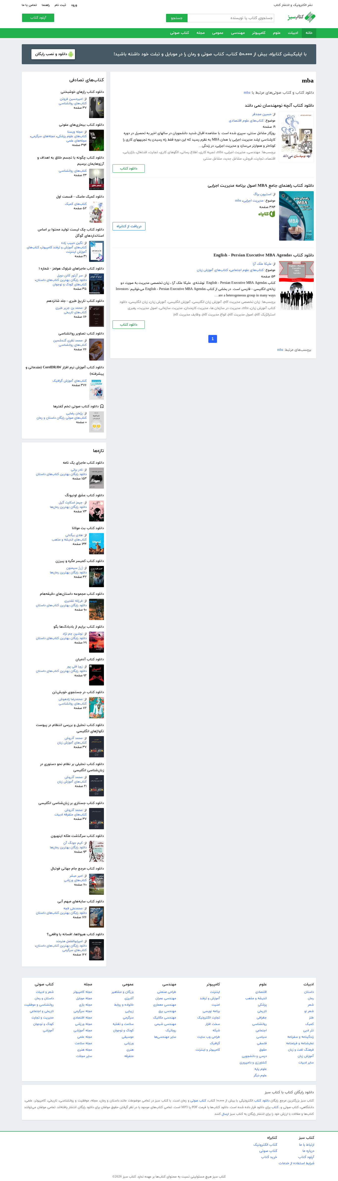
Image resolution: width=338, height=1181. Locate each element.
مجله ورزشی (83, 1024)
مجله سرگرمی (82, 1011)
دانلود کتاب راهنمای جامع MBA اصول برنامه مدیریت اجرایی (261, 186)
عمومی (217, 33)
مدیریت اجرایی (235, 152)
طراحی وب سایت (208, 1037)
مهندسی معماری (164, 1005)
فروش (248, 158)
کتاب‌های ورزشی (75, 880)
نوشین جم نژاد (73, 634)
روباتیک (171, 1030)
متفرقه (129, 1056)
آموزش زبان (306, 1056)
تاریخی (262, 1011)
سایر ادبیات (306, 1062)
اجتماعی (261, 1030)
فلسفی (262, 1043)
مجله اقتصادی (82, 1017)
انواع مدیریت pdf (214, 314)
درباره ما (308, 1151)
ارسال (225, 1114)
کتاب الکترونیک (265, 1144)
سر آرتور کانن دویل (70, 275)
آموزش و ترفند (210, 998)
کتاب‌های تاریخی (75, 312)
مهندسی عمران (165, 998)
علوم (277, 33)
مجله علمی (84, 1037)
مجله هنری (84, 1050)
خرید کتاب (269, 1157)
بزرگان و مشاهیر (123, 992)
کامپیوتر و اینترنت (207, 1050)
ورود (74, 5)
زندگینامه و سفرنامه (300, 1037)
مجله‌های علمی (76, 141)
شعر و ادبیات (45, 992)
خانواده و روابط (124, 1005)
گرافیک (215, 1043)
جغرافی (262, 1017)
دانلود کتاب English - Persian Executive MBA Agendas (264, 255)
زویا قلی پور (75, 666)
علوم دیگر (260, 1075)
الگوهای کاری (169, 152)
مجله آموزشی (82, 1030)
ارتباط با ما (306, 1144)
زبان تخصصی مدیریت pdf (242, 302)
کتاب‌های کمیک (76, 204)
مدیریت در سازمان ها (225, 308)
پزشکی (262, 1005)
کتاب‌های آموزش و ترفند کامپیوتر (64, 247)
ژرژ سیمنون (74, 568)
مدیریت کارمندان (196, 308)
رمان (311, 998)
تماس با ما (29, 5)
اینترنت (215, 992)
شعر (311, 1005)
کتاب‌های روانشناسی (73, 103)
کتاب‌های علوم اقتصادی (246, 120)
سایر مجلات (84, 1056)
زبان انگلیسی (138, 302)
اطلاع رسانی (189, 152)
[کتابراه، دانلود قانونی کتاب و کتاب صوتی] (266, 215)
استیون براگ (262, 194)
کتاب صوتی (179, 33)
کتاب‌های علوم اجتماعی (247, 270)
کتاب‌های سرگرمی (74, 950)
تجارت (153, 152)
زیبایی (129, 1011)
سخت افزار (212, 1024)
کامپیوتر (259, 33)
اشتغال (142, 152)
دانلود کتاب (128, 168)
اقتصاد (270, 158)
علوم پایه (260, 1069)
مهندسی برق (167, 1011)
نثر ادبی (308, 1030)
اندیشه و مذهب (256, 998)
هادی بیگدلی (74, 535)
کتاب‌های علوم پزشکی (72, 136)
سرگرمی (128, 1017)
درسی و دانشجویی (254, 1056)
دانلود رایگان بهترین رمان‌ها (68, 507)
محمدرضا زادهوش (71, 699)
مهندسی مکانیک (164, 1017)
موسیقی (128, 1037)
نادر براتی (77, 470)
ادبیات (293, 33)
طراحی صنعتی (166, 992)
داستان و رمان (44, 998)
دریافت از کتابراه (129, 226)
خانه (309, 33)
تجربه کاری (207, 152)
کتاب (274, 1107)
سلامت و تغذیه (123, 1024)
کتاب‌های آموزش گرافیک (69, 381)
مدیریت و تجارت (42, 1017)
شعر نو (309, 1011)
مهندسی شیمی (165, 1024)
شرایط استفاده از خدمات (296, 1163)
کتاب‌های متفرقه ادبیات (70, 814)
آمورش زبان (158, 302)
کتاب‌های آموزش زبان (72, 743)
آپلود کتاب (38, 17)
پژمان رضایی (74, 413)
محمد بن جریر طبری (69, 308)
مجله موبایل (84, 998)
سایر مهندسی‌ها (165, 1037)
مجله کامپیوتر (82, 992)
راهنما (46, 5)
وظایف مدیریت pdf (186, 314)
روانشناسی (259, 1024)
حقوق (263, 1050)
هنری (130, 1050)
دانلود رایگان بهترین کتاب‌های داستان (61, 280)
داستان (309, 992)
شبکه (216, 1030)
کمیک (309, 1024)
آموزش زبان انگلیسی (207, 302)
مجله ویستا (75, 132)
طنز (311, 1017)
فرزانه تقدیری (73, 601)
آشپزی (129, 998)
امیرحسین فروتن (71, 99)
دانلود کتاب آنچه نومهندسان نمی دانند (279, 106)
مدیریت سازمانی (171, 308)
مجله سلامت (83, 1043)
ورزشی (129, 1043)
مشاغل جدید (233, 158)
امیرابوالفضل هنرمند (69, 941)
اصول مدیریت (147, 308)
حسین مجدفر (261, 114)
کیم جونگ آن (73, 843)
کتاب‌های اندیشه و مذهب (69, 540)
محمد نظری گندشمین (68, 340)
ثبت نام (60, 5)
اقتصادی (261, 992)
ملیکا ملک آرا (262, 264)
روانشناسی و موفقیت (39, 1005)
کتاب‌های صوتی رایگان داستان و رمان (62, 418)
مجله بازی (85, 1005)
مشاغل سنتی (212, 158)
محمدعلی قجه (73, 908)
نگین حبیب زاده (72, 243)
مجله (200, 33)
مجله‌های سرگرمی (43, 136)
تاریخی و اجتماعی (42, 1011)
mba (247, 92)
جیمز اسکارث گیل (71, 502)
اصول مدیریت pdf (240, 314)
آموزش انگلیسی (179, 302)
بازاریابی (129, 152)
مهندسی (238, 33)
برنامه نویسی (211, 1011)
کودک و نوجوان (123, 1030)
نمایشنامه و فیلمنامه (300, 1043)
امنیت (216, 1005)
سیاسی (261, 1037)
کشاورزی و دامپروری (253, 1062)
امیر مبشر (76, 876)
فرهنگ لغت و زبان (301, 1050)
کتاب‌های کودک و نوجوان (70, 284)
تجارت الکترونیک (208, 1017)
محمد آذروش (74, 738)
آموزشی (48, 1030)
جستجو (177, 18)
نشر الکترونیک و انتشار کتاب (293, 5)
